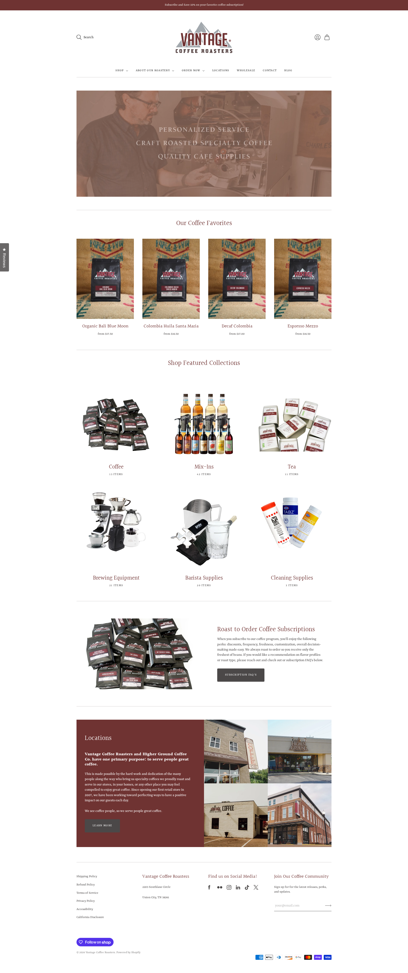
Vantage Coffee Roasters (100, 952)
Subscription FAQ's (241, 675)
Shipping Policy (86, 876)
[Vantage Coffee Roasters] (204, 37)
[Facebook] (209, 889)
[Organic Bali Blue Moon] (105, 279)
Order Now (191, 70)
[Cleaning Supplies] (292, 529)
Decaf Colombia (237, 326)
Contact (270, 70)
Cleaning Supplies (292, 578)
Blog (288, 70)
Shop (119, 70)
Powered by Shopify (128, 952)
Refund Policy (85, 884)
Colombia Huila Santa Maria (171, 326)
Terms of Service (87, 893)
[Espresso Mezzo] (303, 279)
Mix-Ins (204, 467)
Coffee (116, 467)
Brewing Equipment (116, 578)
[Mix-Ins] (204, 418)
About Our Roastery (153, 70)
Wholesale (246, 70)
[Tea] (292, 418)
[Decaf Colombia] (237, 279)
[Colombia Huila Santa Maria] (171, 279)
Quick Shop (105, 312)
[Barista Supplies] (204, 529)
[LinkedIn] (238, 889)
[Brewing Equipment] (116, 529)
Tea (292, 467)
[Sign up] (328, 905)
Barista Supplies (204, 578)
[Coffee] (116, 418)
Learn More (102, 825)
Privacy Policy (85, 901)
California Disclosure (90, 917)
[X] (256, 889)
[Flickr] (219, 889)
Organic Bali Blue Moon (105, 326)
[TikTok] (247, 889)
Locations (220, 70)
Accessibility (84, 909)
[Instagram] (229, 889)
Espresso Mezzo (303, 326)
